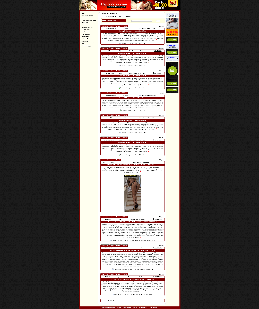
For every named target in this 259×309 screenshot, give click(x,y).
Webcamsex (85, 22)
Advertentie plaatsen (87, 15)
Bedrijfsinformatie (143, 307)
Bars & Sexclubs (86, 34)
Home (83, 13)
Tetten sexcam (172, 14)
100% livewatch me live (172, 47)
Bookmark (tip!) (86, 45)
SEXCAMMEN (172, 45)
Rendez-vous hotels (86, 27)
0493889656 (158, 219)
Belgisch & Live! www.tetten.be (172, 16)
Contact (155, 307)
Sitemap (135, 307)
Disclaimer (118, 307)
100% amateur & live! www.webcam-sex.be (172, 59)
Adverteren (84, 41)
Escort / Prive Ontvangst (88, 20)
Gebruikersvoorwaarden (108, 307)
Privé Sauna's (85, 29)
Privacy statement (127, 307)
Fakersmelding (85, 38)
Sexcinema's (85, 32)
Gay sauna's (85, 36)
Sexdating (84, 18)
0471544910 (157, 51)
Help (82, 43)
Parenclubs (84, 25)
